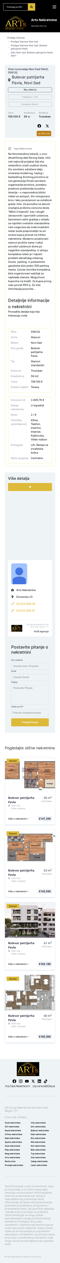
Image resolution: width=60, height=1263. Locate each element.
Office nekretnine (13, 1134)
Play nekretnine (12, 1150)
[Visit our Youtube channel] (27, 1081)
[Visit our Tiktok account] (46, 1081)
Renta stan (10, 1161)
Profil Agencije (41, 631)
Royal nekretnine (13, 1130)
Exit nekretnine (38, 1146)
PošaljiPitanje (30, 722)
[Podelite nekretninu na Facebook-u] (40, 126)
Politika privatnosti (17, 1086)
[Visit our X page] (33, 1081)
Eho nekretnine (38, 1138)
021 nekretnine (12, 1126)
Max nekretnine (38, 1150)
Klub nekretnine (12, 1138)
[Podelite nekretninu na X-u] (48, 126)
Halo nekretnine (38, 1134)
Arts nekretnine (12, 1157)
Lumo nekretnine (39, 1165)
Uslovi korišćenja (44, 1086)
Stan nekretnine (12, 1146)
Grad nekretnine (12, 1123)
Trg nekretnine (38, 1153)
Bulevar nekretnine (40, 1130)
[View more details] (30, 487)
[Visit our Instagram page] (21, 1081)
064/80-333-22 (39, 25)
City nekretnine (38, 1123)
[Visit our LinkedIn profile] (39, 1081)
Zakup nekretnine (39, 1161)
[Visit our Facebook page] (14, 1081)
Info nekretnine (38, 1126)
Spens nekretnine (13, 1142)
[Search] (31, 7)
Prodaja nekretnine (14, 1165)
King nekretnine (12, 1153)
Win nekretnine (38, 1142)
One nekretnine (38, 1157)
